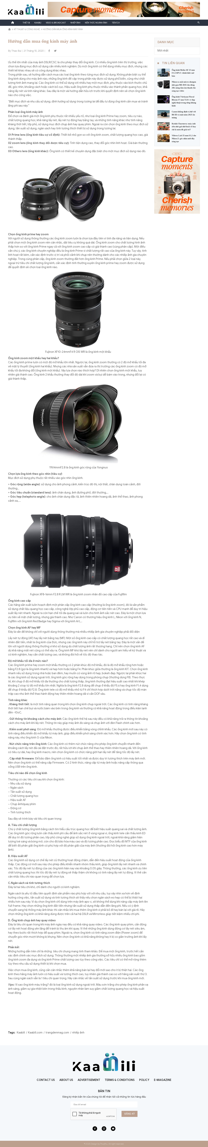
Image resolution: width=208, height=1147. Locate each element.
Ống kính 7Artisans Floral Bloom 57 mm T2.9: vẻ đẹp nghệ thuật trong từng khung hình (184, 101)
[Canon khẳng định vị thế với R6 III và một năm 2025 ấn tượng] (163, 114)
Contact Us (46, 1080)
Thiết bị (26, 22)
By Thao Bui (14, 50)
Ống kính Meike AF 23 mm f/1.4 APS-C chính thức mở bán (183, 73)
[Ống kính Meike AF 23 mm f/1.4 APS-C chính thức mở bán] (163, 72)
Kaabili (37, 22)
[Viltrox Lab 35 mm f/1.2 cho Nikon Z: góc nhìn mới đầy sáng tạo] (163, 138)
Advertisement (89, 1080)
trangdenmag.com (57, 1032)
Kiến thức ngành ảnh (96, 22)
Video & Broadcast (56, 22)
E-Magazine (162, 1080)
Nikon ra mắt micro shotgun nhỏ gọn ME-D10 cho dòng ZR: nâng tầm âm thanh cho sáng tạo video (184, 86)
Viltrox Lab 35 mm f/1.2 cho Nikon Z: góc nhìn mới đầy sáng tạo (184, 138)
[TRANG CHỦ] (9, 29)
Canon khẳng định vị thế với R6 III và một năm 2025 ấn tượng (184, 114)
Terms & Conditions (120, 1080)
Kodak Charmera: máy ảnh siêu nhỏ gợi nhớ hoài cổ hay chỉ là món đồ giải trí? (184, 126)
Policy (144, 1080)
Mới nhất (162, 50)
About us (66, 1080)
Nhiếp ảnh (75, 22)
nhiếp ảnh (78, 1032)
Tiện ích (116, 22)
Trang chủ (12, 23)
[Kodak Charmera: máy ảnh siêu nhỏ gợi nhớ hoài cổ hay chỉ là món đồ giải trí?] (163, 126)
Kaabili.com (35, 1032)
